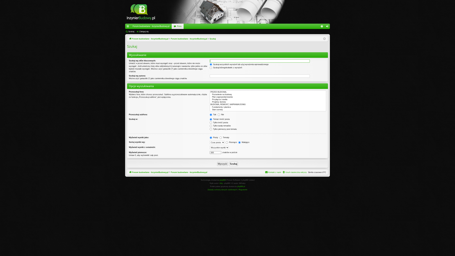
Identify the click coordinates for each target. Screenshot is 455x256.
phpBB (222, 180)
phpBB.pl (241, 186)
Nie (222, 114)
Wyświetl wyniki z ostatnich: (142, 147)
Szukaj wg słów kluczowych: (142, 61)
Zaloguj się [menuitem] (328, 27)
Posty (215, 137)
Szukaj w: (133, 119)
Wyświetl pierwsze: (138, 152)
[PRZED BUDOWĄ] (268, 92)
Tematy (225, 137)
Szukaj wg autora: (137, 76)
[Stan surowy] (268, 109)
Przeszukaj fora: (136, 92)
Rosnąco (233, 142)
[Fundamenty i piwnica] (268, 107)
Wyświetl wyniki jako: (139, 137)
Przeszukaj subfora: (138, 114)
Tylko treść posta (220, 122)
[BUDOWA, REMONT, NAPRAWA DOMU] (268, 104)
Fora (179, 26)
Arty (221, 183)
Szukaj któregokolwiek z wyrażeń (227, 67)
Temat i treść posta (221, 119)
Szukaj (131, 31)
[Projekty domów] (268, 102)
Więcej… (128, 27)
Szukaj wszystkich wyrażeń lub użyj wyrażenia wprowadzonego (241, 64)
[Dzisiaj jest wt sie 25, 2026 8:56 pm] (324, 39)
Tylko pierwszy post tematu (225, 129)
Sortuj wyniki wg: (137, 142)
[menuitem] (322, 26)
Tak (214, 114)
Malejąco (245, 142)
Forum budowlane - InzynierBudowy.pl (151, 26)
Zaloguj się (144, 31)
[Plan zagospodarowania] (268, 97)
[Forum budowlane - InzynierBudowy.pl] (141, 12)
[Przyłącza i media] (268, 99)
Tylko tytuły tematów (222, 126)
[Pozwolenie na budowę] (268, 94)
